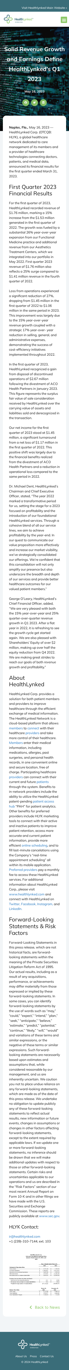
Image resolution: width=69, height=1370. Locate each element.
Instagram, (45, 904)
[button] (64, 20)
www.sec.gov (49, 1216)
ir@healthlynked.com (24, 1236)
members (16, 728)
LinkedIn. (15, 909)
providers (32, 733)
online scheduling (34, 845)
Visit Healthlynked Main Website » (44, 8)
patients (43, 782)
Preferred (16, 870)
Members (16, 743)
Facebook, (28, 904)
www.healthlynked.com (26, 894)
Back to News (47, 1307)
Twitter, (14, 904)
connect (33, 728)
